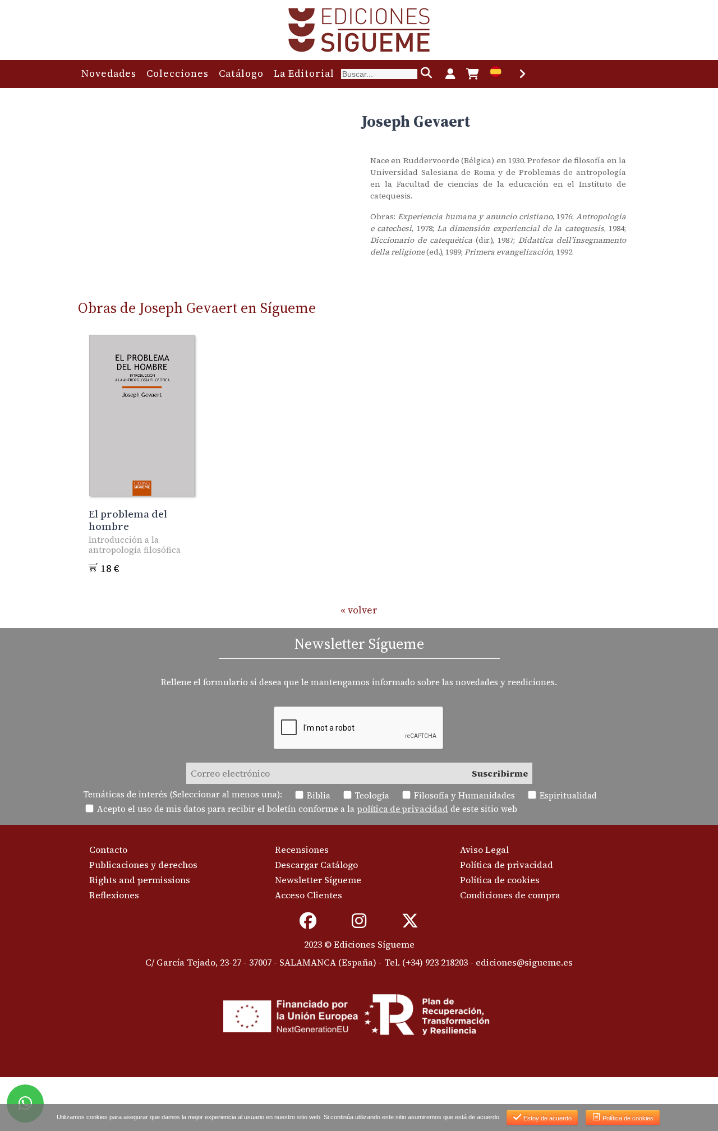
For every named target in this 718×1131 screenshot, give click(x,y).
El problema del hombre (128, 519)
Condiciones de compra (510, 895)
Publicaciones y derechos (143, 864)
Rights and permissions (139, 880)
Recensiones (302, 849)
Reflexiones (114, 895)
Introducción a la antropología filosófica (135, 545)
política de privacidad (402, 809)
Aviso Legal (484, 849)
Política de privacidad (506, 864)
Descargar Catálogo (316, 864)
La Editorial (304, 73)
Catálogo (241, 73)
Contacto (108, 849)
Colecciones (177, 73)
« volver (359, 610)
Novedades (108, 73)
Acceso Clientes (308, 895)
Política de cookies (500, 880)
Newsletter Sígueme (318, 880)
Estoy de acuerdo (547, 1118)
